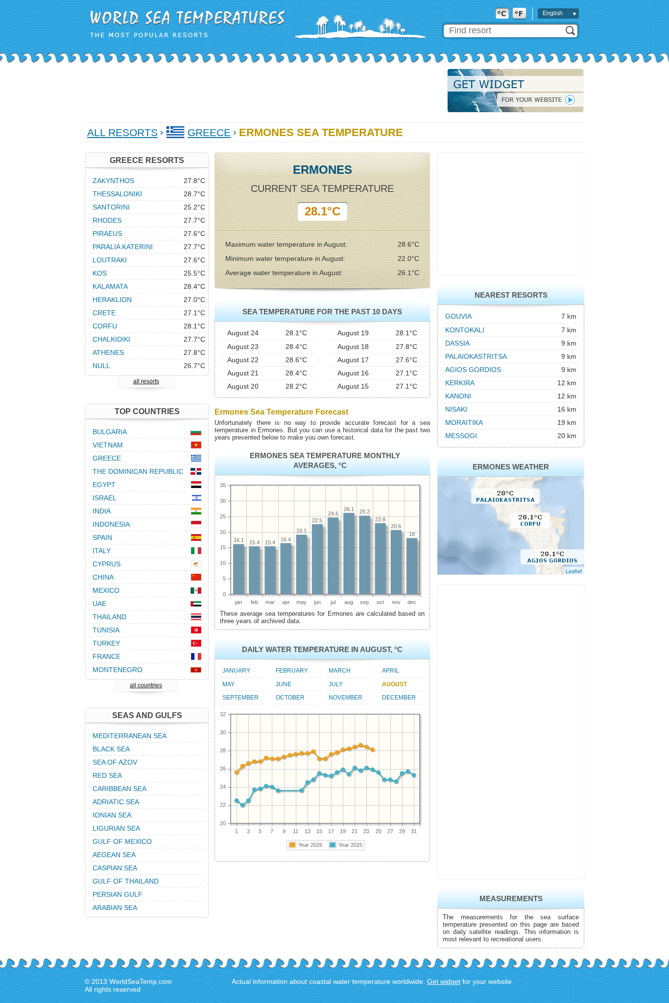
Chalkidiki (111, 339)
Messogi (461, 436)
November (345, 697)
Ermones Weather (511, 467)
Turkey (106, 643)
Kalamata (110, 286)
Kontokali (464, 330)
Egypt (104, 485)
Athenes (108, 352)
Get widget (443, 981)
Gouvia (458, 316)
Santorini (111, 207)
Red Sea (107, 775)
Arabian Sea (115, 907)
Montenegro (118, 670)
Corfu (105, 326)
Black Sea (111, 749)
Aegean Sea (114, 855)
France (106, 656)
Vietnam (108, 445)
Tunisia (106, 630)
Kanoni (458, 396)
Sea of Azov (115, 762)
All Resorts (122, 132)
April (390, 670)
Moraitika (464, 422)
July (336, 684)
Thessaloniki (117, 194)
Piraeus (107, 233)
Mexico (106, 590)
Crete (104, 313)
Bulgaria (110, 432)
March (340, 670)
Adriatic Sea (116, 802)
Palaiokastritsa (476, 356)
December (399, 697)
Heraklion (112, 299)
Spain (102, 537)
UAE (99, 603)
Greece (209, 132)
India (102, 511)
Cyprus (106, 564)
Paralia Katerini (123, 247)
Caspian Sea (115, 868)
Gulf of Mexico (122, 841)
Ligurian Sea (116, 828)
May (228, 684)
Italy (102, 551)
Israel (105, 498)
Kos (100, 273)
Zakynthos (113, 181)
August (394, 684)
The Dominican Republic (138, 471)
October (290, 697)
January (236, 670)
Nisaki (456, 409)
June (283, 684)
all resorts (146, 381)
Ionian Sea (112, 815)
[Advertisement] (263, 91)
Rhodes (107, 220)
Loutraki (110, 260)
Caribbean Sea (119, 789)
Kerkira (460, 383)
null (101, 366)
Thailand (109, 617)
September (240, 697)
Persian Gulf (118, 894)
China (103, 577)
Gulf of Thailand (126, 881)
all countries (146, 685)
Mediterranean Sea (130, 736)
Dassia (457, 343)
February (292, 670)
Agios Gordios (473, 369)
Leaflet (574, 571)
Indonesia (111, 524)
